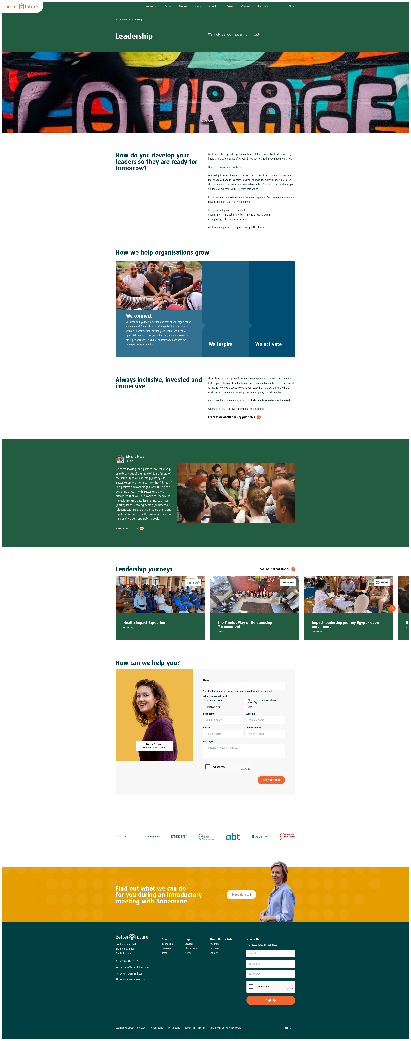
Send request (271, 780)
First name (208, 714)
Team (230, 6)
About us (214, 6)
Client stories (191, 948)
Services (149, 6)
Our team (214, 948)
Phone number (254, 727)
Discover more (205, 121)
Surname (250, 714)
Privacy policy (156, 1028)
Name (206, 680)
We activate (268, 344)
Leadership (168, 944)
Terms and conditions (195, 1028)
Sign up (271, 1000)
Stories (183, 6)
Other (250, 707)
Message (208, 741)
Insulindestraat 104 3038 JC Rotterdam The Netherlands (126, 949)
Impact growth (214, 707)
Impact (165, 953)
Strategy (166, 948)
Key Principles (242, 400)
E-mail (206, 727)
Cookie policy (174, 1028)
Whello (238, 1028)
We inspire (220, 344)
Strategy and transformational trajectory (262, 701)
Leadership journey (216, 700)
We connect (139, 316)
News (198, 6)
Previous (116, 608)
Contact (245, 6)
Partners (263, 6)
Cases (168, 6)
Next (392, 608)
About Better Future (222, 939)
